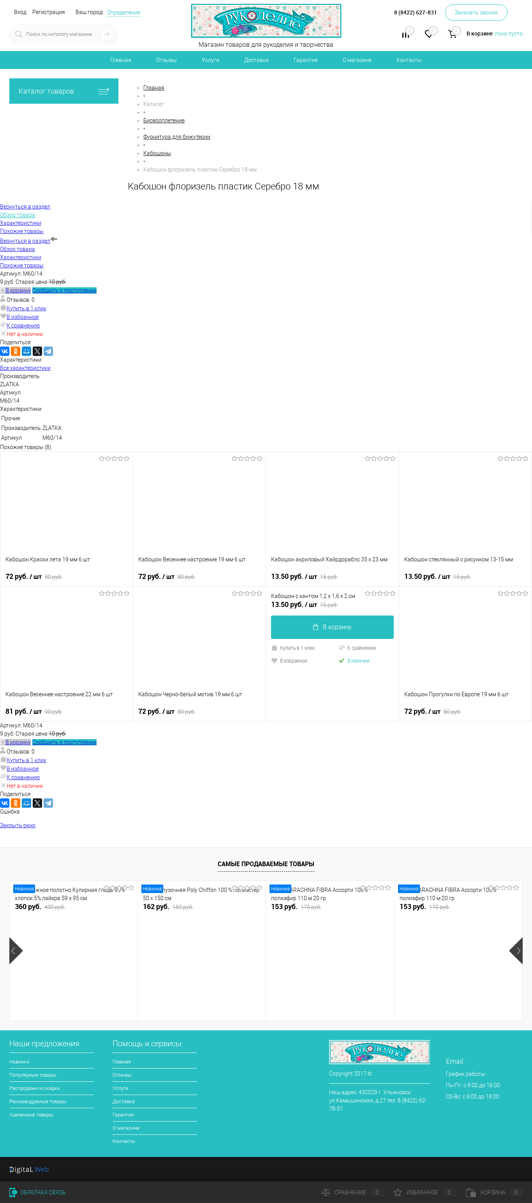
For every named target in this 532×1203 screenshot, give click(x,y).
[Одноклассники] (15, 351)
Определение (123, 12)
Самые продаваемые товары (266, 864)
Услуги (210, 60)
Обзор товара (17, 249)
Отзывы (166, 60)
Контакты (409, 60)
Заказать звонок (476, 12)
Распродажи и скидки (34, 1088)
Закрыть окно (17, 825)
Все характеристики (25, 368)
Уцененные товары (31, 1115)
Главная (120, 60)
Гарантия (306, 60)
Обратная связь (42, 1192)
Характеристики (20, 257)
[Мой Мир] (26, 351)
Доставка (256, 60)
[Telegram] (48, 351)
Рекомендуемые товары (38, 1101)
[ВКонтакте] (4, 351)
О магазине (357, 60)
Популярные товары (32, 1075)
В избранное (23, 317)
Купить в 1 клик (26, 308)
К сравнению (23, 325)
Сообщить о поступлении (64, 290)
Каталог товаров (46, 91)
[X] (37, 351)
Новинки (19, 1062)
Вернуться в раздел (25, 241)
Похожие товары (22, 265)
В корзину (337, 627)
